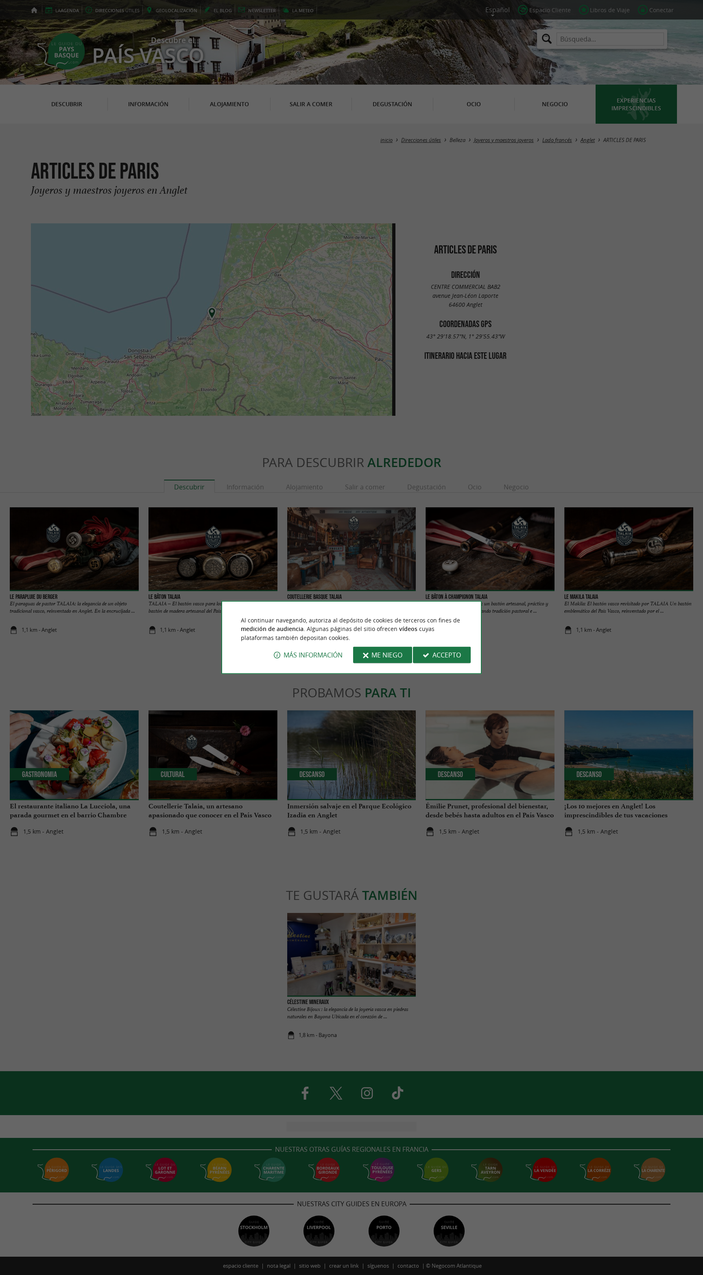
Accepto (446, 655)
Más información (313, 655)
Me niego (386, 655)
